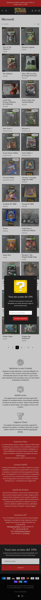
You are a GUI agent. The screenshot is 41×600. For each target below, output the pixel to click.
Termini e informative (21, 591)
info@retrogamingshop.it (22, 531)
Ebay (23, 455)
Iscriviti (20, 567)
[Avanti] (32, 347)
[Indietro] (8, 347)
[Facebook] (19, 596)
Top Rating (26, 533)
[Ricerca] (6, 11)
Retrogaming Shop (17, 586)
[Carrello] (39, 11)
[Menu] (2, 11)
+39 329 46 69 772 (21, 529)
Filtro (6, 24)
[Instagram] (22, 596)
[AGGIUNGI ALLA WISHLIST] (4, 30)
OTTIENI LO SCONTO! (20, 318)
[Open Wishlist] (35, 11)
